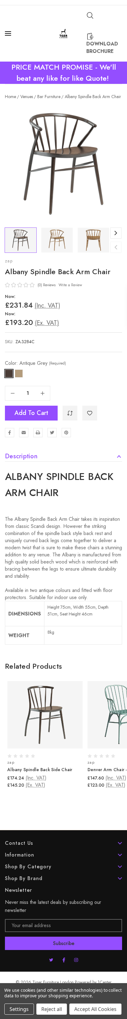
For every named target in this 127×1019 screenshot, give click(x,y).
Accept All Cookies (95, 1009)
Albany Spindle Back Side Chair (39, 769)
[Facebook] (9, 432)
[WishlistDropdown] (89, 413)
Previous (115, 247)
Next (115, 233)
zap (9, 260)
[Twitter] (52, 432)
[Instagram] (76, 960)
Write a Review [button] (70, 285)
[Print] (38, 432)
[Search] (90, 15)
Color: (35, 363)
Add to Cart (31, 412)
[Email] (23, 432)
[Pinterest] (66, 432)
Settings (19, 1009)
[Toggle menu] (8, 33)
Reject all (51, 1009)
